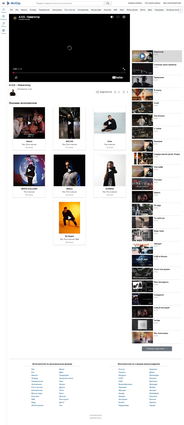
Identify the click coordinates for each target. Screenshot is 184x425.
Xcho (110, 141)
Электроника (57, 10)
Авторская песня (172, 10)
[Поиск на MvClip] (108, 3)
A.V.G (30, 89)
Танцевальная (44, 10)
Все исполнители (172, 3)
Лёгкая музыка (132, 10)
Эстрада (33, 10)
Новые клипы (135, 3)
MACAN (69, 141)
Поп (11, 10)
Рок (17, 10)
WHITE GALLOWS (29, 189)
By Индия (69, 236)
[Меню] (3, 3)
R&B (115, 10)
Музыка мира (96, 10)
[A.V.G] (13, 92)
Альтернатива (83, 10)
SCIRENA (110, 189)
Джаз (150, 10)
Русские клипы (152, 3)
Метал (142, 10)
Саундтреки (159, 10)
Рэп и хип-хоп (70, 10)
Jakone (29, 141)
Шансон (24, 10)
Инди (122, 10)
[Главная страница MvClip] (13, 3)
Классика (107, 10)
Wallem (69, 189)
